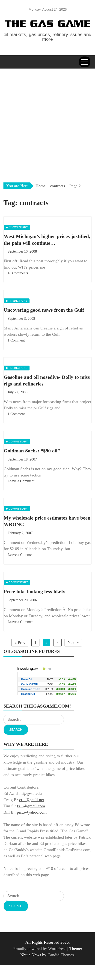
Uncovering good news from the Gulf (44, 310)
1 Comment (16, 340)
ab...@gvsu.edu (28, 793)
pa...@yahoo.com (32, 812)
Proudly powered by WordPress (40, 948)
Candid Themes (61, 954)
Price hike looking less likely (34, 591)
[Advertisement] (47, 118)
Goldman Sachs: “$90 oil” (32, 451)
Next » (73, 642)
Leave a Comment (21, 481)
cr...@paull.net (31, 799)
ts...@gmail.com (31, 806)
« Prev (20, 642)
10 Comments (18, 273)
